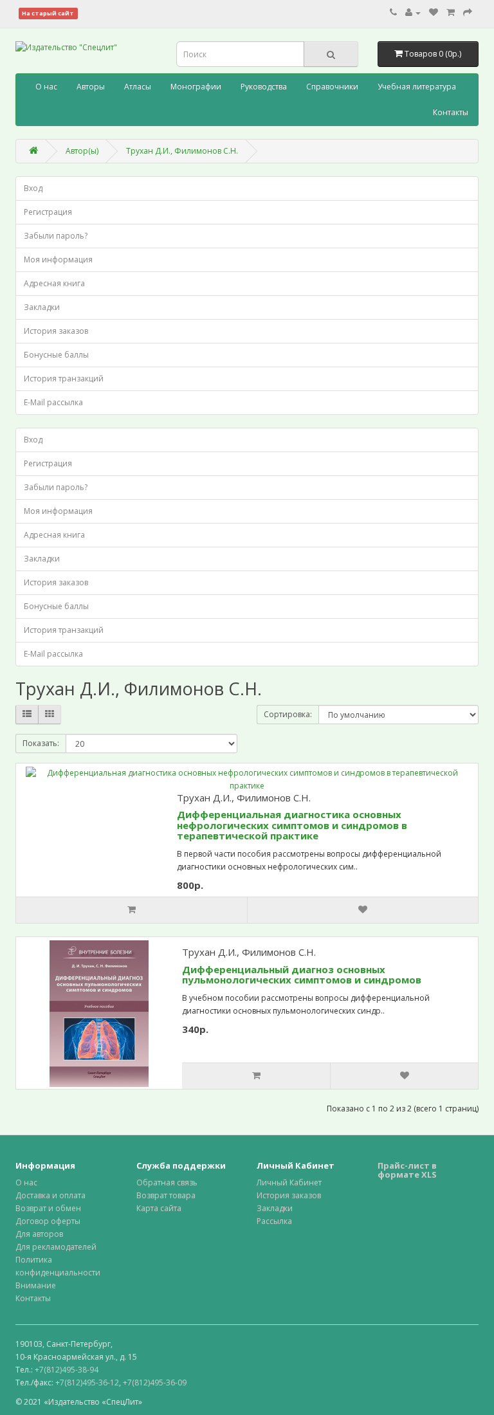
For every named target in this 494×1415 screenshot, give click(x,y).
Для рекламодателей (55, 1246)
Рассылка (274, 1221)
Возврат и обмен (48, 1208)
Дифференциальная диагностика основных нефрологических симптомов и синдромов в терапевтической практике (292, 825)
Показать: (41, 743)
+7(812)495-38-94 (66, 1369)
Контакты (450, 112)
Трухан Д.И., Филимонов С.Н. (182, 150)
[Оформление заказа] (467, 12)
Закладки (42, 307)
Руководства (264, 86)
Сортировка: (288, 714)
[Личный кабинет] (413, 12)
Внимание (35, 1285)
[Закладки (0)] (433, 12)
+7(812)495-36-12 (87, 1382)
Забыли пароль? (55, 235)
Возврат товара (166, 1195)
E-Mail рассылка (53, 402)
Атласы (137, 86)
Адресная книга (54, 283)
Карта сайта (158, 1208)
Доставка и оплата (50, 1195)
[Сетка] (49, 714)
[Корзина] (450, 12)
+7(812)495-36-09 (155, 1382)
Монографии (195, 86)
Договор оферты (47, 1221)
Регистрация (48, 211)
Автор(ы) (82, 150)
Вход (33, 188)
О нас (46, 86)
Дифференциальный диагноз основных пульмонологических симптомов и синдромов (301, 975)
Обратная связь (166, 1182)
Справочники (332, 86)
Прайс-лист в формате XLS (407, 1170)
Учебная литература (417, 86)
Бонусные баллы (56, 354)
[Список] (27, 714)
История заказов (56, 330)
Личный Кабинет (289, 1182)
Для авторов (39, 1233)
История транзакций (64, 378)
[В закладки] (362, 910)
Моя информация (58, 259)
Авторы (91, 86)
